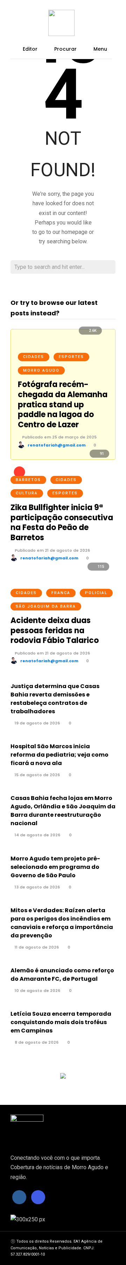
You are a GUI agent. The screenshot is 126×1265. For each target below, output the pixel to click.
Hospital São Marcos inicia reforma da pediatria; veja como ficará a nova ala (59, 754)
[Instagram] (38, 1197)
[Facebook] (19, 1197)
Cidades (33, 357)
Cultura (27, 493)
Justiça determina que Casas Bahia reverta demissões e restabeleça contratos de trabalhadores (54, 698)
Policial (96, 593)
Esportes (71, 357)
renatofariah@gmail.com (57, 445)
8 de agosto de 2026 (36, 1042)
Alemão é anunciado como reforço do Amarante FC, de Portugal (62, 974)
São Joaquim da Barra (46, 606)
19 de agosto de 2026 (37, 723)
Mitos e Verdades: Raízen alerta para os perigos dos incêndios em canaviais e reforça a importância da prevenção (61, 922)
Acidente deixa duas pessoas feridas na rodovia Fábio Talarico (54, 630)
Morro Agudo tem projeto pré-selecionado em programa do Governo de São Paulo (55, 867)
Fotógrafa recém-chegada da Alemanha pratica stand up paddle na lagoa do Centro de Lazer (62, 404)
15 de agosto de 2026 (37, 775)
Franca (60, 593)
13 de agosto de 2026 (37, 887)
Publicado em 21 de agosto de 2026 (52, 550)
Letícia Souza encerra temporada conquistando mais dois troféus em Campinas (60, 1022)
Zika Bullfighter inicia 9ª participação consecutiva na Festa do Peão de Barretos (61, 522)
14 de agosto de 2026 (37, 835)
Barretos (28, 480)
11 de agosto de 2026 (36, 947)
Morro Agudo (41, 370)
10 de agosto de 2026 (37, 990)
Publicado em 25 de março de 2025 (59, 437)
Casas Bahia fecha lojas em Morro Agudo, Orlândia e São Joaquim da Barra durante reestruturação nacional (62, 810)
